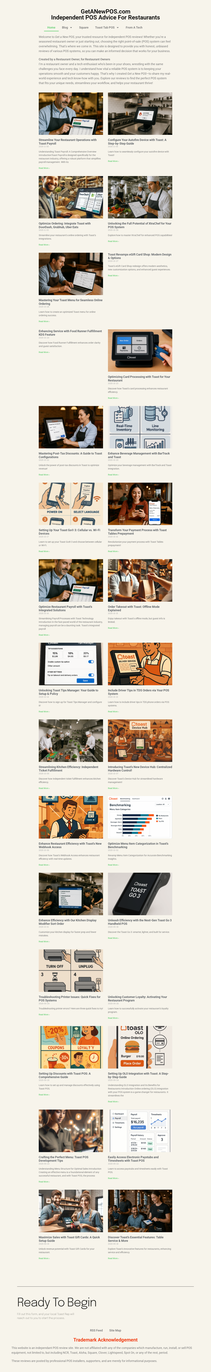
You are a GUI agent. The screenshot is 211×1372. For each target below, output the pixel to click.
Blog (65, 27)
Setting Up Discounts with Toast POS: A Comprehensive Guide (65, 1075)
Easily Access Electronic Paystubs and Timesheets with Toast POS (133, 1158)
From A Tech (134, 27)
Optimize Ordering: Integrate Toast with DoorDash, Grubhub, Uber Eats (65, 225)
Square (84, 27)
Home (51, 27)
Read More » (44, 168)
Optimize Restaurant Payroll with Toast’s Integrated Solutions (65, 608)
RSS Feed (96, 1330)
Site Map (115, 1330)
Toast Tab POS (105, 27)
